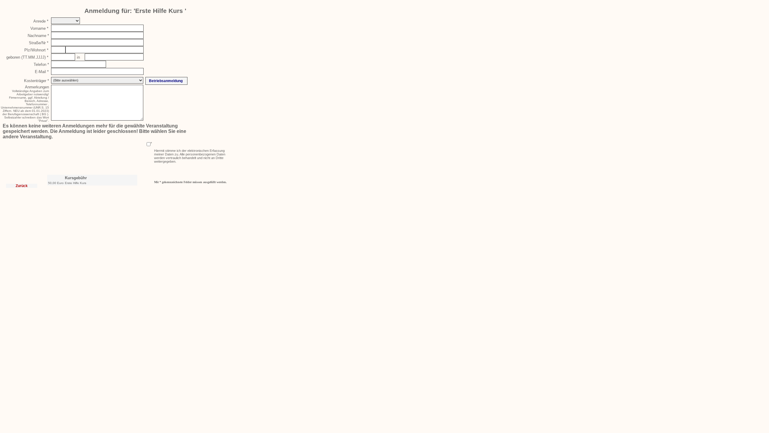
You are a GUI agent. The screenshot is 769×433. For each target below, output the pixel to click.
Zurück (22, 186)
